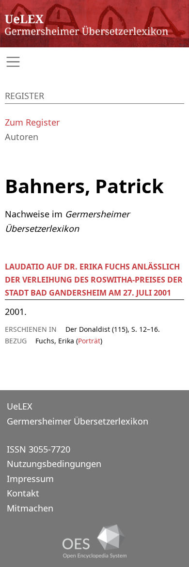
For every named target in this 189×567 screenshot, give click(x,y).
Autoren (21, 136)
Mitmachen (30, 508)
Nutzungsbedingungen (54, 463)
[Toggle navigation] (94, 62)
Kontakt (23, 493)
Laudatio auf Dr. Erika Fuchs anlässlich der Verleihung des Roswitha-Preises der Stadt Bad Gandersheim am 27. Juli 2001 (94, 279)
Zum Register (32, 122)
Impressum (30, 478)
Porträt (89, 340)
